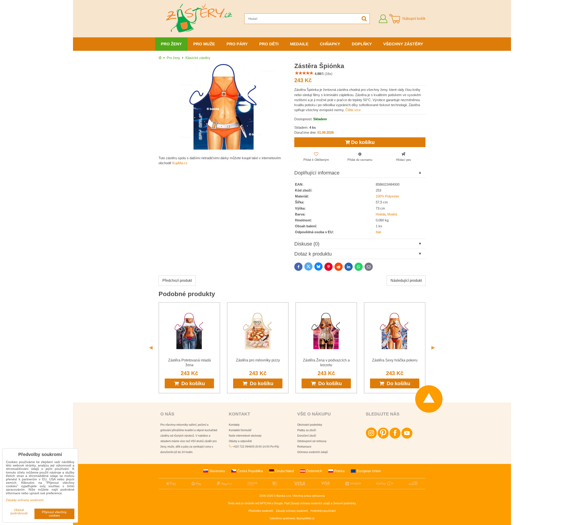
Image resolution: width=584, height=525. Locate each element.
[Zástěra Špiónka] (224, 107)
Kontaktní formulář (240, 430)
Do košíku (362, 142)
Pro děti (269, 44)
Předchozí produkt (177, 280)
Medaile (299, 44)
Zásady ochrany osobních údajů (310, 503)
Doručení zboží (306, 435)
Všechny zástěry (403, 44)
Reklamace (304, 446)
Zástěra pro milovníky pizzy (258, 360)
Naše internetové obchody (245, 435)
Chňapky (330, 44)
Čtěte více (353, 110)
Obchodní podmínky (309, 424)
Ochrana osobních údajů (312, 452)
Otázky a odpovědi (240, 441)
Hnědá (381, 214)
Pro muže (204, 44)
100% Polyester (387, 196)
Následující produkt (406, 280)
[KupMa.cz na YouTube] (406, 437)
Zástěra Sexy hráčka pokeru (394, 360)
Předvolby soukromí (260, 510)
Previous (150, 347)
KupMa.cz (180, 163)
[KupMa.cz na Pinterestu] (383, 437)
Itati (378, 232)
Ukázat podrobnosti (19, 511)
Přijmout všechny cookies (54, 513)
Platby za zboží (306, 430)
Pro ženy (171, 44)
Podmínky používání (323, 510)
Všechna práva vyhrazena (308, 495)
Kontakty (234, 424)
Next (433, 347)
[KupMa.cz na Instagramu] (371, 437)
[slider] (304, 73)
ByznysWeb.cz (306, 518)
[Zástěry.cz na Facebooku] (395, 437)
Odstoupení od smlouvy (311, 441)
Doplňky (362, 44)
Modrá (392, 214)
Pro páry (237, 44)
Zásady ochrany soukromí (292, 510)
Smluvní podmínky (344, 503)
